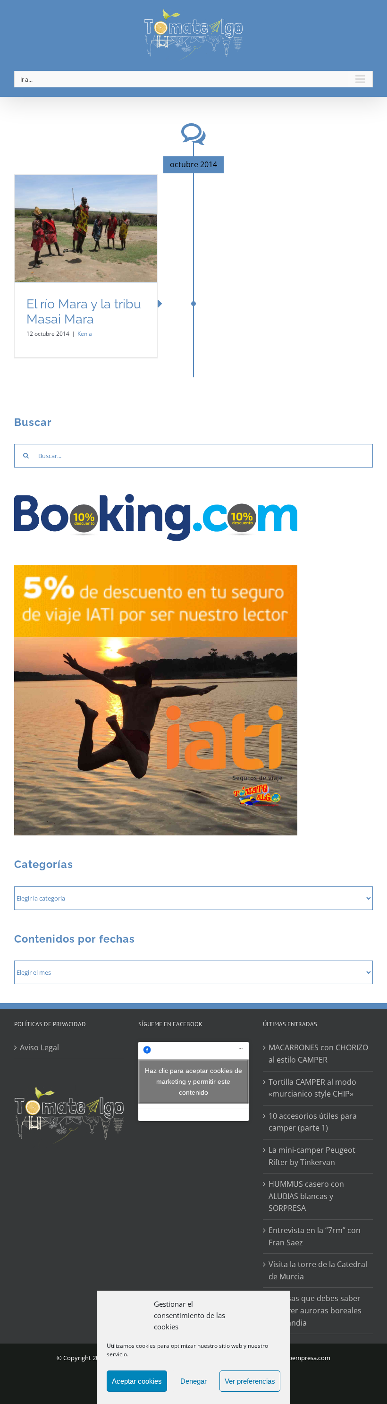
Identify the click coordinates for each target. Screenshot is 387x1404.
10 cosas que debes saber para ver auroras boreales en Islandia (315, 1310)
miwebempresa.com (301, 1357)
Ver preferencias (250, 1381)
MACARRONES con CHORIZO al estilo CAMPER (318, 1053)
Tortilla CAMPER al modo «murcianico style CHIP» (312, 1088)
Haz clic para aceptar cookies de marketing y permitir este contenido (193, 1081)
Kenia (84, 334)
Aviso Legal (39, 1047)
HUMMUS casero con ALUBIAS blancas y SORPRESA (306, 1196)
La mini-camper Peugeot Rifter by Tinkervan (312, 1156)
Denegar (193, 1381)
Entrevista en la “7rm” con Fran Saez (315, 1236)
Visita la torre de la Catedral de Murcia (318, 1270)
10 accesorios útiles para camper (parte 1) (313, 1122)
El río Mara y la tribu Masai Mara (83, 312)
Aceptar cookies (137, 1381)
